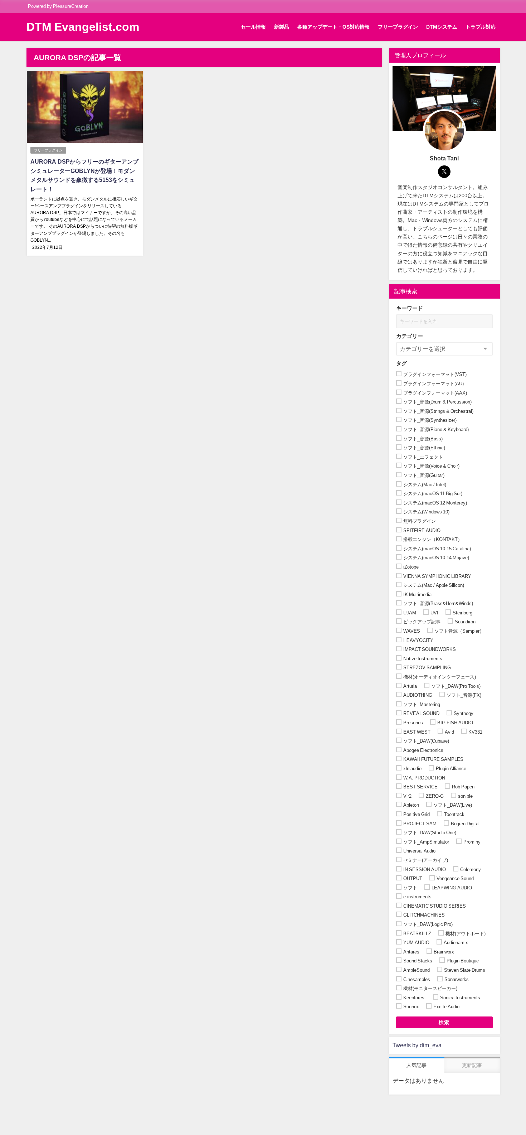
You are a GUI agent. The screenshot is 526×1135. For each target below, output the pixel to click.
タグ (401, 363)
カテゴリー (409, 336)
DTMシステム (441, 26)
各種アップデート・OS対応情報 (333, 26)
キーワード (409, 308)
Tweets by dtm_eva (417, 1045)
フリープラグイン (398, 26)
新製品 (281, 26)
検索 (444, 1022)
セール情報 (253, 26)
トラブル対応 (481, 26)
